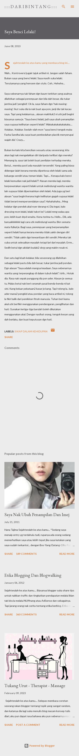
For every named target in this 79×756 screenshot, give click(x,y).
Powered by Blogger (42, 745)
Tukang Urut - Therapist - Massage (34, 685)
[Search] (63, 6)
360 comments (26, 614)
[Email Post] (53, 331)
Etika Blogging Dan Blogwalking (32, 575)
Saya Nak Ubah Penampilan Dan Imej (36, 514)
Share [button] (8, 337)
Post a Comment (28, 724)
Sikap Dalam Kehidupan (31, 331)
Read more (67, 553)
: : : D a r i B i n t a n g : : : (30, 6)
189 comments (26, 553)
